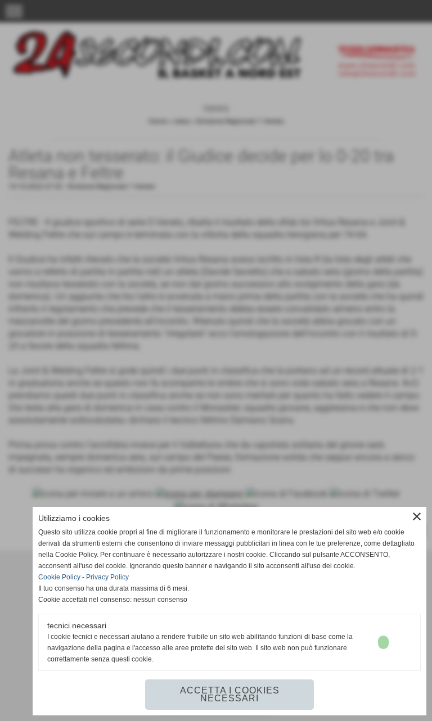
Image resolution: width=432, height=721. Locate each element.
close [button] (417, 516)
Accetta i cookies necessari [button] (230, 694)
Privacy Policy (107, 577)
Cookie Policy (59, 577)
